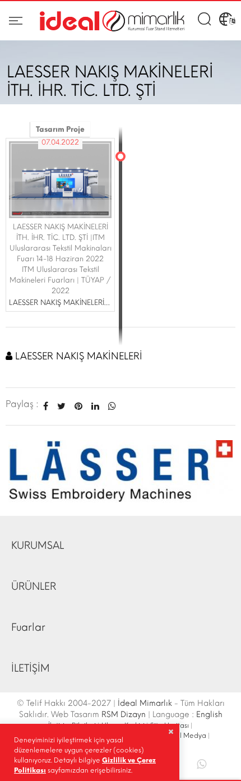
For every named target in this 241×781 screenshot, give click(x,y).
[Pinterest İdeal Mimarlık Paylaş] (78, 406)
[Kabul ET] (171, 731)
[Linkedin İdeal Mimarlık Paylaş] (95, 406)
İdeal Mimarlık (145, 703)
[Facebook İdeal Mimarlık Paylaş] (46, 406)
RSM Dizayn (123, 714)
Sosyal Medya (183, 736)
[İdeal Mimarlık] (112, 21)
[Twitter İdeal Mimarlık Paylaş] (61, 406)
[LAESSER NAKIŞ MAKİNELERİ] (120, 470)
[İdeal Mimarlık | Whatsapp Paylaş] (110, 406)
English (209, 714)
